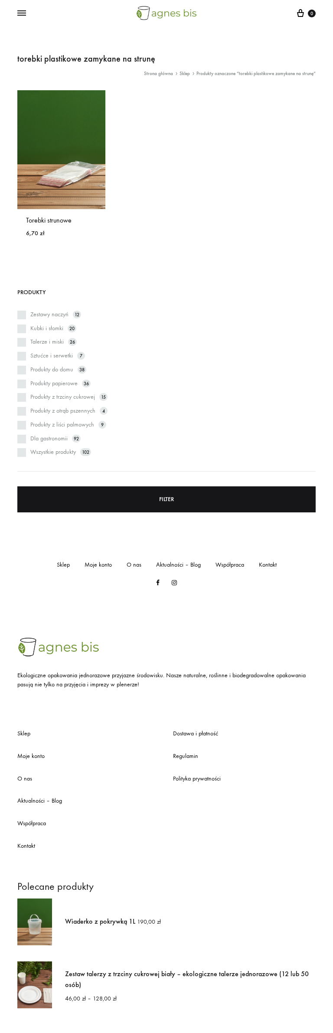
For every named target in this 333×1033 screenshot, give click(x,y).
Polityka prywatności (197, 778)
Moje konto (98, 564)
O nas (134, 564)
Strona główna (158, 73)
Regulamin (185, 756)
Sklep (185, 73)
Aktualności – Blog (178, 564)
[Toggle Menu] (21, 13)
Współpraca (229, 564)
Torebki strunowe (49, 220)
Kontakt (268, 564)
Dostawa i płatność (195, 733)
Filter (166, 499)
